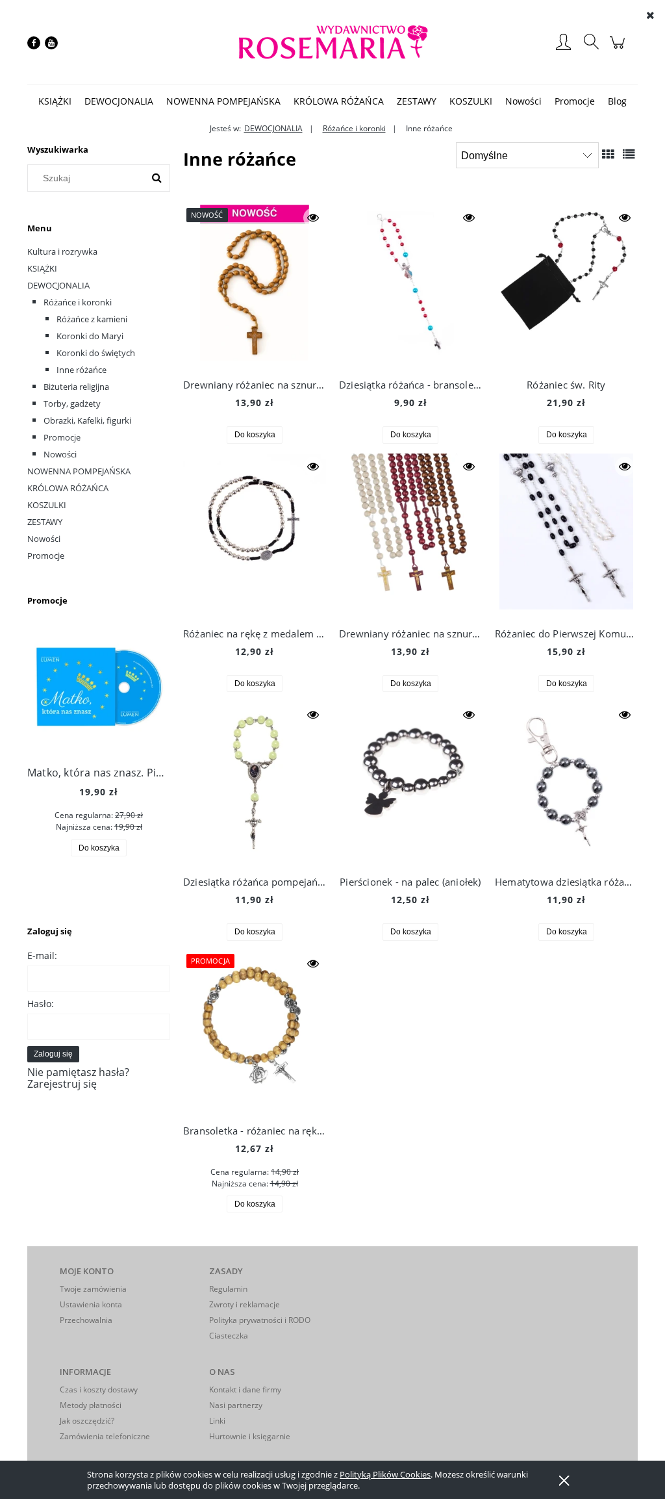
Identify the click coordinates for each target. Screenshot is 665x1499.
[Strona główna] (332, 42)
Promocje (62, 437)
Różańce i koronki (78, 302)
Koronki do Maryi (89, 336)
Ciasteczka (228, 1335)
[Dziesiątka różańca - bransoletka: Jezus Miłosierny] (410, 286)
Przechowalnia (86, 1320)
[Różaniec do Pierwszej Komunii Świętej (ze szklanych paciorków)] (566, 535)
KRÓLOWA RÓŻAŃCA (67, 488)
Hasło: (40, 1003)
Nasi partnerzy (235, 1405)
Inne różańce (81, 370)
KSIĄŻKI (42, 268)
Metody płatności (90, 1405)
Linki (217, 1420)
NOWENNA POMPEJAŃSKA (79, 471)
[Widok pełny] (628, 154)
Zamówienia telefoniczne (105, 1436)
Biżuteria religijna (76, 386)
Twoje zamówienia (93, 1288)
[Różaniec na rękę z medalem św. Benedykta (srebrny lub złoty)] (254, 535)
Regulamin (228, 1288)
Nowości (60, 454)
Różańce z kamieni (91, 319)
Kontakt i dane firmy (245, 1389)
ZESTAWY (44, 522)
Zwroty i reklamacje (244, 1304)
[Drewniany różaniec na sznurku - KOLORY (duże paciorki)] (410, 535)
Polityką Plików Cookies (385, 1474)
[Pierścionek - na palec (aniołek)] (410, 783)
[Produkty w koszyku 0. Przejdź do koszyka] (619, 49)
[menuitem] (55, 101)
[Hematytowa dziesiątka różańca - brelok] (566, 783)
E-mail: (42, 955)
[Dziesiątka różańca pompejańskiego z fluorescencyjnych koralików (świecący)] (254, 783)
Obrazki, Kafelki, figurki (87, 420)
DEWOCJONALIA (58, 285)
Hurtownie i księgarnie (249, 1436)
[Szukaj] (156, 178)
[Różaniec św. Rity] (566, 286)
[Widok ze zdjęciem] (608, 154)
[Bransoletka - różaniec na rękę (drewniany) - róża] (254, 1032)
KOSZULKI (46, 505)
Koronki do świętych (95, 353)
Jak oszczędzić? (87, 1420)
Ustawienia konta (91, 1304)
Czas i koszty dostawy (99, 1389)
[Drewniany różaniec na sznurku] (254, 286)
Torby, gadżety (72, 403)
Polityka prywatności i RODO (259, 1320)
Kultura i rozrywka (62, 251)
